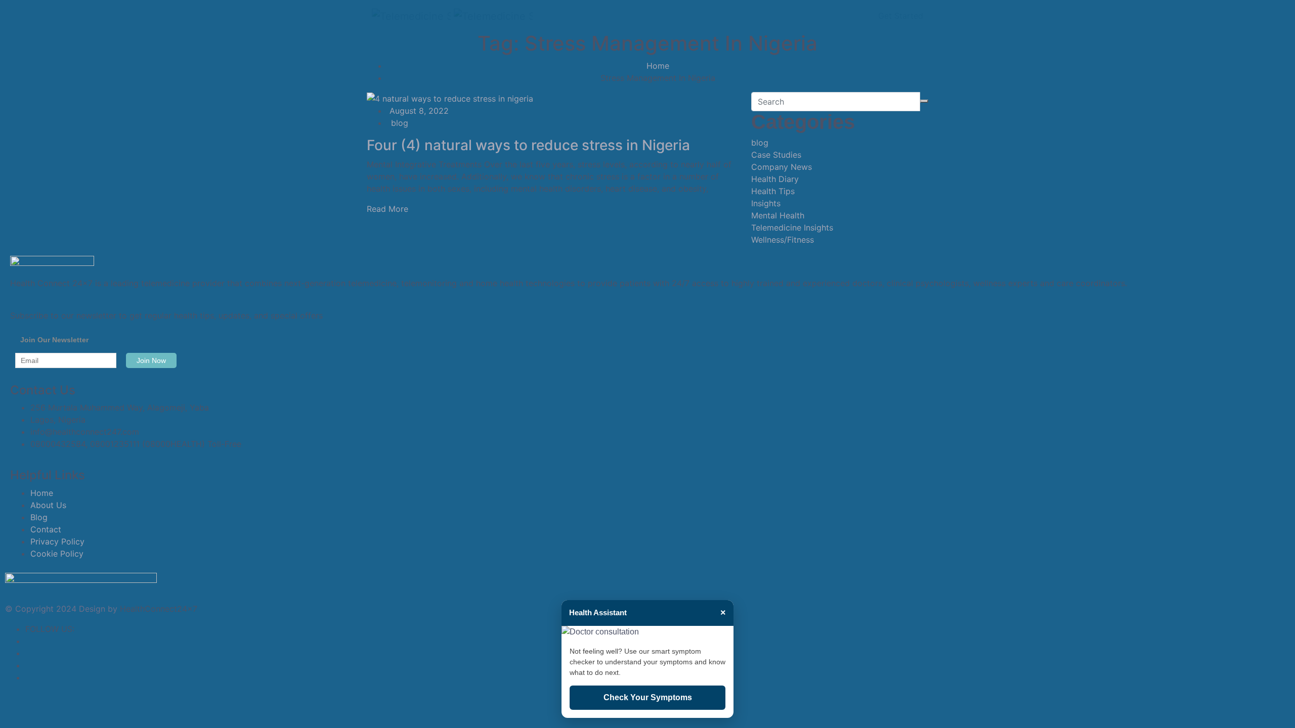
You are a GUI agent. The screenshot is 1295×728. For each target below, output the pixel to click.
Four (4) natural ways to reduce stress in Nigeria (528, 145)
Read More (387, 209)
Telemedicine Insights (792, 227)
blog (399, 123)
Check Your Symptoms (647, 697)
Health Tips (773, 191)
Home (657, 66)
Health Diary (775, 179)
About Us (48, 505)
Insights (766, 203)
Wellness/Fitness (782, 240)
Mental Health (777, 215)
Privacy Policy (57, 541)
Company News (781, 167)
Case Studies (776, 155)
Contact (45, 529)
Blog (39, 517)
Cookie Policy (56, 554)
